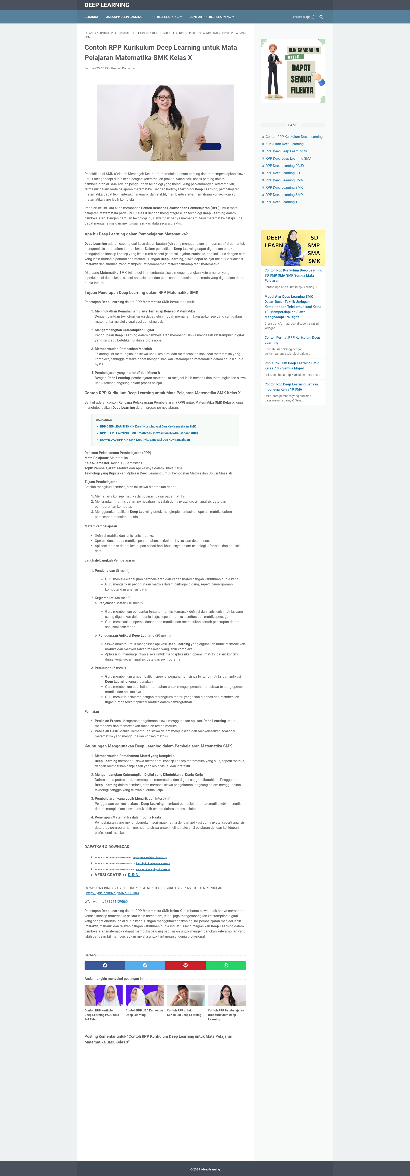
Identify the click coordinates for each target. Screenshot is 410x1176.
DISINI (134, 875)
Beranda (91, 17)
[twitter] (145, 965)
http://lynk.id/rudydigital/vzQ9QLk (153, 863)
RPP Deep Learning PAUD (285, 166)
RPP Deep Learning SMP (284, 195)
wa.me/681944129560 (110, 902)
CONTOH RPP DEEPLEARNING (210, 17)
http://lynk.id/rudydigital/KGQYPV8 (153, 869)
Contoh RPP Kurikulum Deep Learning (294, 137)
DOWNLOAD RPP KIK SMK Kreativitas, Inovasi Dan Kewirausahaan (145, 440)
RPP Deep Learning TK (283, 202)
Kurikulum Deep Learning (285, 144)
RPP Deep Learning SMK (284, 187)
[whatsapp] (226, 965)
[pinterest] (185, 965)
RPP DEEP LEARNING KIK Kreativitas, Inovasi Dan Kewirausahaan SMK (148, 426)
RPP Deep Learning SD (283, 173)
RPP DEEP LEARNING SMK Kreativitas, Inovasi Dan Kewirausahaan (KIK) (149, 433)
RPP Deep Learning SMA (284, 180)
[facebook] (105, 965)
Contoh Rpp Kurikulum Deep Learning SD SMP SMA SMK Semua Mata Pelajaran (293, 275)
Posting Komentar (123, 68)
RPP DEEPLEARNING (165, 17)
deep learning (107, 5)
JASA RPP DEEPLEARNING (124, 17)
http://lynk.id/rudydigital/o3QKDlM (112, 893)
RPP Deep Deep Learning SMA (288, 158)
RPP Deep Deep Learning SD (287, 151)
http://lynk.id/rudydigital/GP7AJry (150, 857)
